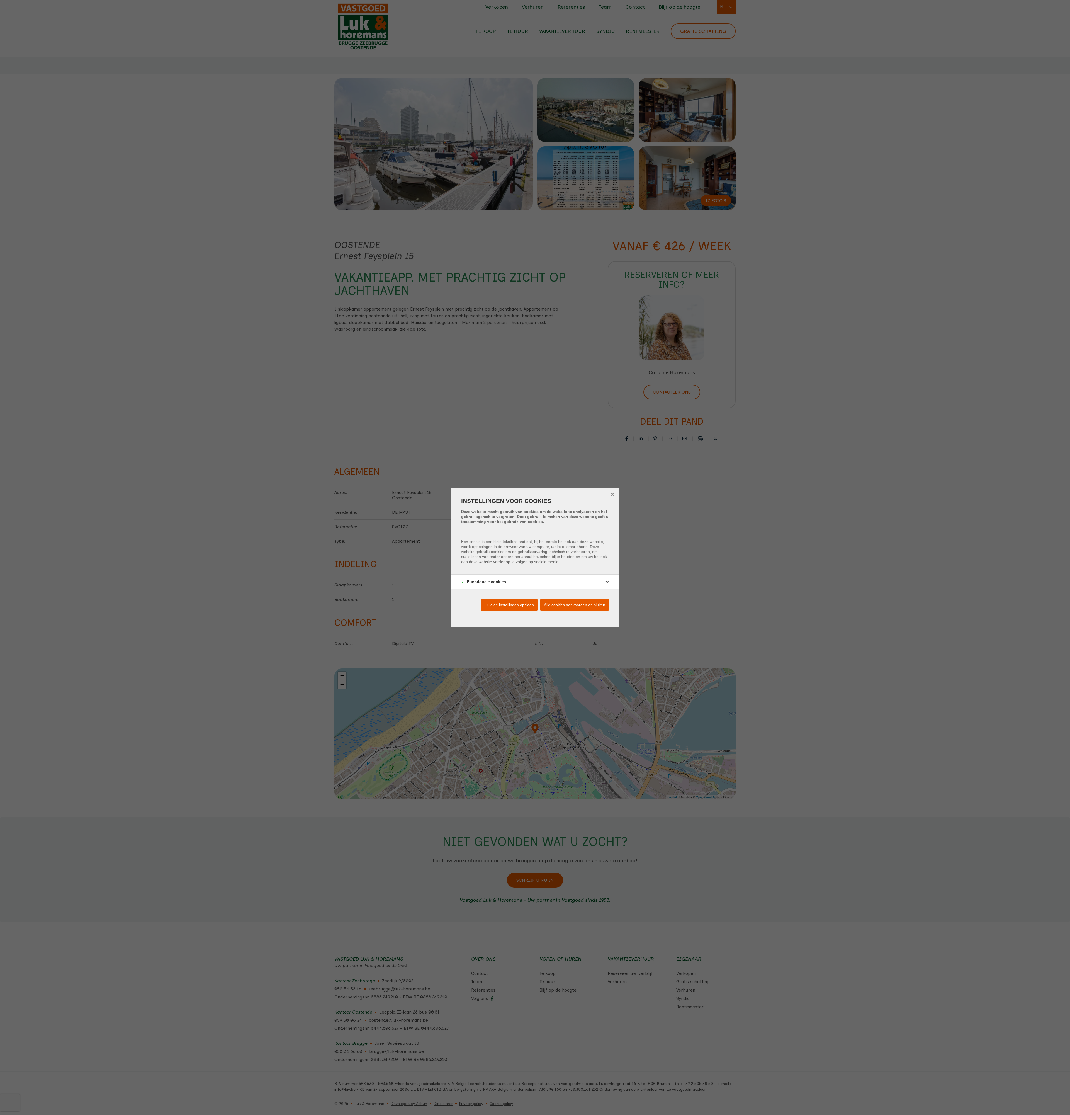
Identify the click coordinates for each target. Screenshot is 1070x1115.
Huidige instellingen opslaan (509, 605)
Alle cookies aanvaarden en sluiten (574, 605)
